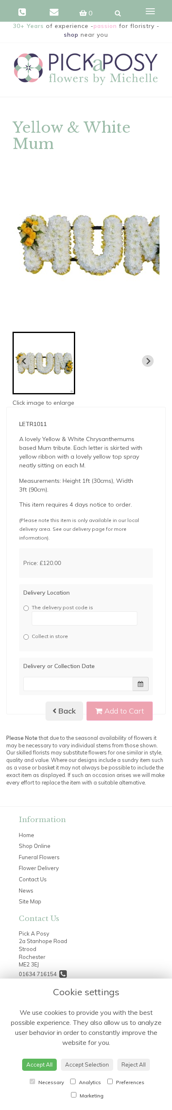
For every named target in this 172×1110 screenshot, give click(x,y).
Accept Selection (87, 1064)
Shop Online (35, 846)
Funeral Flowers (39, 857)
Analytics (89, 1082)
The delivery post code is (62, 607)
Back (66, 711)
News (26, 890)
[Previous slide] (24, 361)
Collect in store (50, 636)
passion (105, 26)
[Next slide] (148, 361)
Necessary (50, 1082)
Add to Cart (123, 711)
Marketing (91, 1095)
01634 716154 (39, 974)
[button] (44, 363)
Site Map (30, 901)
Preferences (129, 1082)
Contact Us (33, 879)
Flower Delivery (39, 868)
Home (26, 835)
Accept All (39, 1064)
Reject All (133, 1064)
